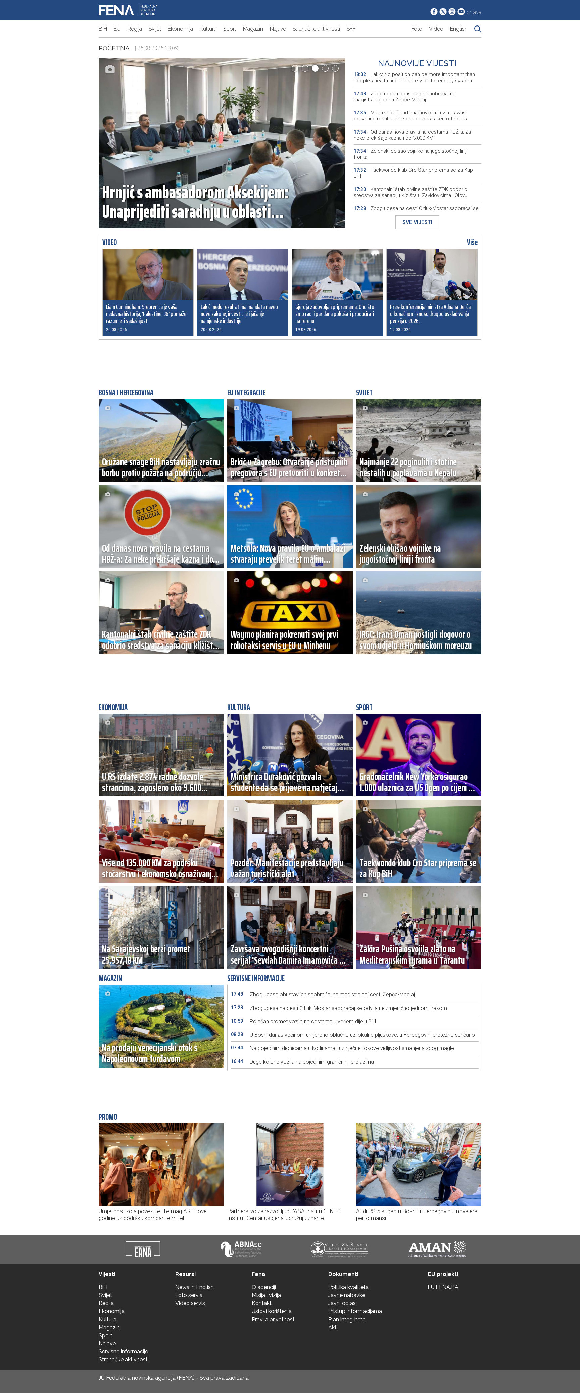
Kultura (208, 28)
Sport (229, 28)
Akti (333, 1327)
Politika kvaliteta (348, 1287)
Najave (278, 28)
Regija (135, 28)
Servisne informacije (123, 1351)
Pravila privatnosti (274, 1319)
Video (436, 28)
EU (117, 28)
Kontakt (262, 1303)
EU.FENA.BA (443, 1287)
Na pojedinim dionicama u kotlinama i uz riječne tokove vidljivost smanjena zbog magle (342, 1048)
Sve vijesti (417, 222)
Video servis (190, 1303)
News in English (194, 1287)
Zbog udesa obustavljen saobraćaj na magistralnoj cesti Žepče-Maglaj (404, 97)
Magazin (253, 28)
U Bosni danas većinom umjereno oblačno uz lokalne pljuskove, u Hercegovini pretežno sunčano (353, 1035)
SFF (351, 28)
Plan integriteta (347, 1319)
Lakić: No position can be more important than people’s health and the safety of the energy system (414, 77)
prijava (474, 12)
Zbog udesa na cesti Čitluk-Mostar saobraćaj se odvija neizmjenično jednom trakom (416, 211)
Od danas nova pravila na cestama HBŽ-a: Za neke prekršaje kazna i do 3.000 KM (412, 135)
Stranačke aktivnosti (316, 28)
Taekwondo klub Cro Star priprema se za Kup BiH (413, 173)
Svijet (155, 28)
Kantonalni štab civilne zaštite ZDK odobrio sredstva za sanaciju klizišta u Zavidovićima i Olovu (410, 192)
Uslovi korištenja (272, 1311)
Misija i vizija (266, 1295)
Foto (416, 28)
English (459, 28)
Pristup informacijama (355, 1311)
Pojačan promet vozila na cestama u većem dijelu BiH (303, 1021)
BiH (103, 28)
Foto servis (188, 1295)
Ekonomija (180, 28)
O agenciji (264, 1287)
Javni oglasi (342, 1303)
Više (472, 242)
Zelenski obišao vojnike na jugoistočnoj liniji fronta (411, 154)
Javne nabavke (346, 1295)
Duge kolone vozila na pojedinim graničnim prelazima (302, 1062)
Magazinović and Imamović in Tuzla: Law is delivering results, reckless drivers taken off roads (410, 116)
